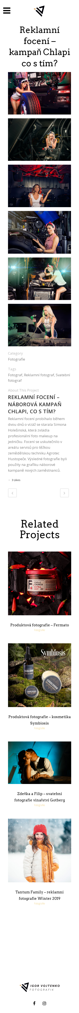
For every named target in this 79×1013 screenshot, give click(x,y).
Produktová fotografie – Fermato (39, 625)
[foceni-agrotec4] (39, 233)
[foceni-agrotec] (39, 141)
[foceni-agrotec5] (39, 280)
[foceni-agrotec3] (39, 187)
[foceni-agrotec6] (39, 326)
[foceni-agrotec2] (39, 94)
